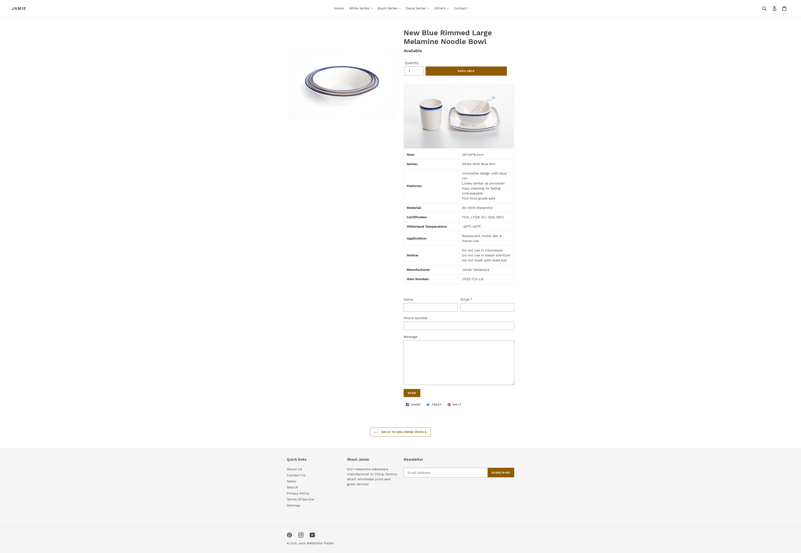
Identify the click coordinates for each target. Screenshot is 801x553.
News (291, 481)
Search (292, 487)
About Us (294, 469)
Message (410, 337)
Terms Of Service (300, 499)
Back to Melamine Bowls (403, 432)
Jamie (18, 8)
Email (466, 299)
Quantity (412, 63)
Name (408, 299)
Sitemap (293, 505)
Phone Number (416, 318)
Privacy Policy (298, 493)
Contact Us (296, 475)
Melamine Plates (320, 543)
